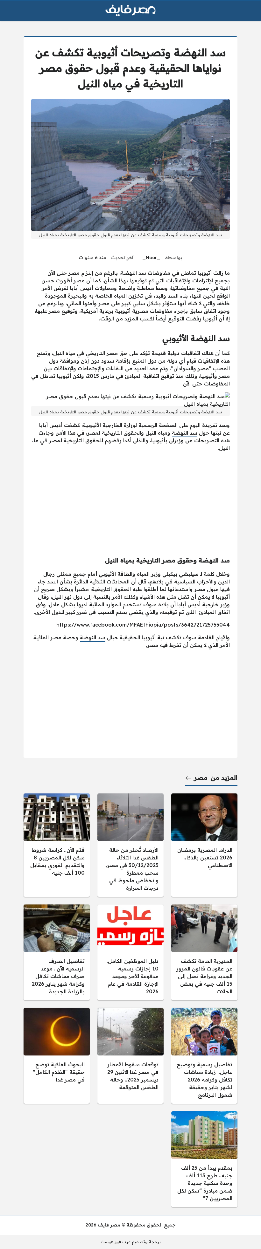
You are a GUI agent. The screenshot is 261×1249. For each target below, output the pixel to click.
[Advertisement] (130, 501)
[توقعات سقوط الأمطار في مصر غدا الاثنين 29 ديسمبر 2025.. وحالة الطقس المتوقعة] (130, 1056)
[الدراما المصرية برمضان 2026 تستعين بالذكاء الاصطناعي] (204, 845)
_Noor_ (151, 257)
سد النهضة (184, 433)
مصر (201, 777)
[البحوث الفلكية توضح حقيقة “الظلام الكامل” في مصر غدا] (57, 1056)
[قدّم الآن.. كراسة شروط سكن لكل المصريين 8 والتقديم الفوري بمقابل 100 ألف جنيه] (57, 845)
